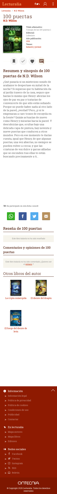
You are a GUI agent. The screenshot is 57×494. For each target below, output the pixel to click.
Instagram (17, 463)
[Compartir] (37, 4)
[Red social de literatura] (12, 4)
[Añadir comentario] (41, 61)
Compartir (23, 216)
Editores (12, 441)
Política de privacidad (19, 400)
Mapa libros (14, 436)
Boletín (15, 472)
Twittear (34, 216)
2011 (28, 41)
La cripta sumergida (15, 298)
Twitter (16, 458)
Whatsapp (11, 216)
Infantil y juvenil (33, 47)
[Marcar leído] (23, 61)
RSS (14, 468)
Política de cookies (18, 405)
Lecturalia (6, 11)
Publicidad (13, 414)
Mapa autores (15, 431)
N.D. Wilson (19, 11)
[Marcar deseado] (32, 61)
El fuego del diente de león (16, 330)
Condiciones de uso (18, 409)
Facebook (17, 453)
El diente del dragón (41, 298)
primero (28, 264)
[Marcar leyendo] (14, 61)
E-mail (46, 216)
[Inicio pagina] (53, 390)
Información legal (17, 395)
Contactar (13, 419)
